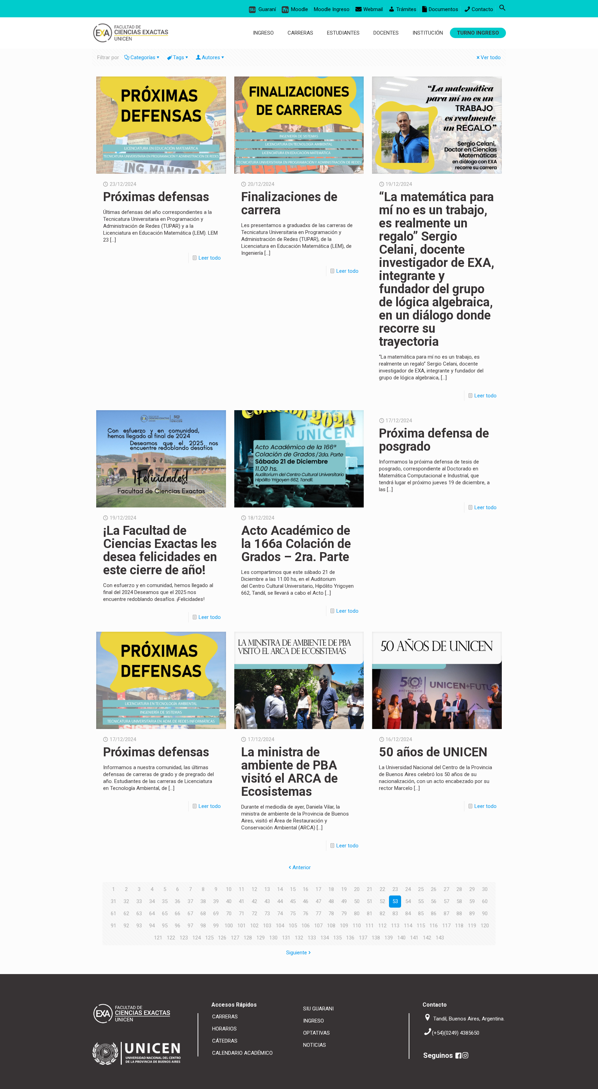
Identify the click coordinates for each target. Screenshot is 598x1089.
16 (305, 889)
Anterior (301, 867)
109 (344, 925)
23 (395, 889)
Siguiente (296, 953)
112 (382, 925)
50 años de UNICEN (433, 752)
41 (241, 901)
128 (248, 938)
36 (177, 901)
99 (216, 925)
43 (267, 901)
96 (177, 925)
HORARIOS (224, 1029)
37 (190, 901)
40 (229, 901)
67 (190, 913)
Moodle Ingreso (332, 9)
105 (293, 925)
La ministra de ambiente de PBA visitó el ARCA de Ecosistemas (289, 772)
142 (427, 938)
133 (312, 938)
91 (113, 925)
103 (267, 925)
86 (433, 913)
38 (203, 901)
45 (293, 901)
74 (280, 913)
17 (318, 889)
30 (485, 889)
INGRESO (313, 1021)
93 (139, 925)
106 (305, 925)
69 (216, 913)
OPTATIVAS (316, 1033)
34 (152, 901)
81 (369, 913)
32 (126, 901)
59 (472, 901)
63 (139, 913)
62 (126, 913)
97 (190, 925)
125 (209, 938)
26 (433, 889)
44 (280, 901)
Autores (211, 57)
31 (113, 901)
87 (446, 913)
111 (369, 925)
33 (139, 901)
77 (318, 913)
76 (305, 913)
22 (382, 889)
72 (254, 913)
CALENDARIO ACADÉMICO (242, 1053)
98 (203, 925)
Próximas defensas (156, 197)
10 (229, 889)
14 (280, 889)
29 (472, 889)
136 (350, 938)
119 (472, 925)
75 (293, 913)
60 (485, 901)
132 (299, 938)
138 (376, 938)
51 (369, 901)
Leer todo (210, 258)
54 (408, 901)
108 (331, 925)
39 (216, 901)
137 (363, 938)
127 (235, 938)
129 (260, 938)
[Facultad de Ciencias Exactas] (130, 32)
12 (254, 889)
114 (408, 925)
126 (222, 938)
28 (459, 889)
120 (485, 925)
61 (113, 913)
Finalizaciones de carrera (289, 203)
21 (369, 889)
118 (459, 925)
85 (421, 913)
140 (401, 938)
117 (446, 925)
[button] (502, 9)
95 (164, 925)
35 (164, 901)
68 (203, 913)
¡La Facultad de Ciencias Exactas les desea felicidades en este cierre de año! (160, 550)
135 (337, 938)
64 (152, 913)
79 (344, 913)
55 (421, 901)
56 (433, 901)
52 (382, 901)
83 (395, 913)
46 (305, 901)
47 (318, 901)
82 (382, 913)
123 (184, 938)
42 (254, 901)
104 (280, 925)
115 (421, 925)
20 (357, 889)
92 (126, 925)
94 (152, 925)
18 (331, 889)
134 (324, 938)
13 (267, 889)
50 (357, 901)
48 (331, 901)
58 (459, 901)
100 (229, 925)
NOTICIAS (314, 1045)
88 (459, 913)
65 (164, 913)
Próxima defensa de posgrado (434, 440)
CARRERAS (225, 1017)
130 (273, 938)
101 (241, 925)
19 (344, 889)
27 (446, 889)
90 (485, 913)
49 (344, 901)
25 (421, 889)
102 (254, 925)
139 (388, 938)
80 (357, 913)
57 (446, 901)
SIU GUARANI (318, 1009)
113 (395, 925)
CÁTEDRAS (224, 1041)
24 (408, 889)
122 (171, 938)
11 (241, 889)
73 (267, 913)
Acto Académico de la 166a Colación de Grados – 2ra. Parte (296, 543)
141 (414, 938)
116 (433, 925)
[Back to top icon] (569, 1078)
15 (293, 889)
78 (331, 913)
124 (196, 938)
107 (318, 925)
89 (472, 913)
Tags (178, 57)
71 (241, 913)
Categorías (142, 57)
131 (286, 938)
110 (357, 925)
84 (408, 913)
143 (440, 938)
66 (177, 913)
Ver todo (491, 57)
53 (395, 901)
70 (229, 913)
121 (158, 938)
